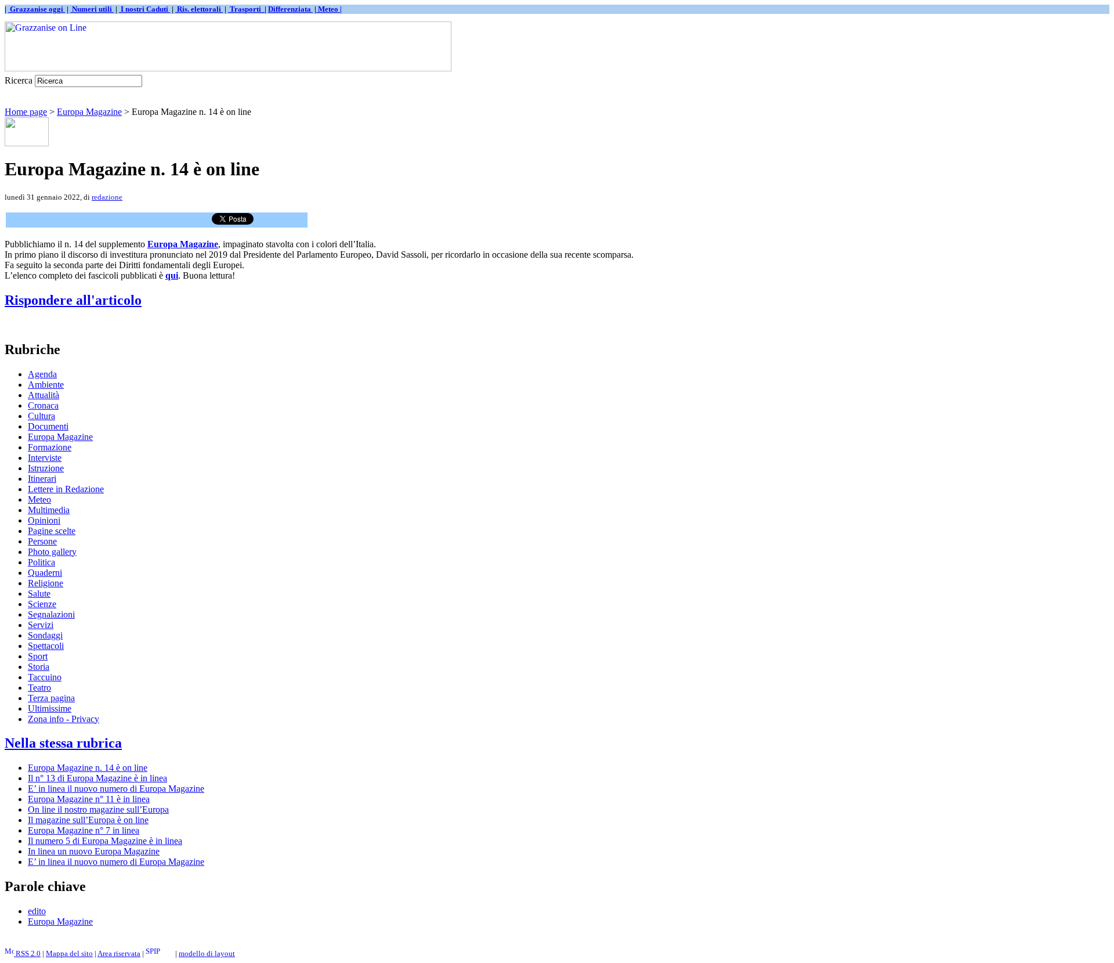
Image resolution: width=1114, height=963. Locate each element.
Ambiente (46, 384)
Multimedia (49, 510)
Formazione (49, 447)
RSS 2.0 (27, 953)
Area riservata (118, 953)
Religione (45, 583)
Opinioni (44, 520)
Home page (26, 112)
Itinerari (42, 479)
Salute (39, 593)
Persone (42, 541)
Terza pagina (51, 698)
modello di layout (207, 953)
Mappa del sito (69, 953)
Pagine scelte (51, 531)
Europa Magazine (89, 112)
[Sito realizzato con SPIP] (159, 953)
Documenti (48, 426)
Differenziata (290, 9)
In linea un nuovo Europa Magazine (94, 851)
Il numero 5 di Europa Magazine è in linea (105, 841)
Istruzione (46, 468)
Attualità (43, 395)
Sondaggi (45, 635)
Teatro (39, 688)
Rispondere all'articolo (73, 300)
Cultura (41, 416)
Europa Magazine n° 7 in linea (83, 830)
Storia (38, 667)
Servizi (40, 625)
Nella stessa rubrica (63, 743)
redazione (107, 197)
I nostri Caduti (144, 9)
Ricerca (18, 80)
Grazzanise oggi (36, 9)
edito (37, 911)
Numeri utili (92, 9)
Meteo (39, 499)
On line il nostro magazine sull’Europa (98, 809)
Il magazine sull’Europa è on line (88, 820)
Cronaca (43, 405)
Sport (38, 656)
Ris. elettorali (199, 9)
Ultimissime (49, 708)
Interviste (45, 458)
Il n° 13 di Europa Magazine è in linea (97, 778)
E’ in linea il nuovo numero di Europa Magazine (116, 789)
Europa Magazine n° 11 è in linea (89, 799)
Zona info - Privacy (63, 719)
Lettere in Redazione (66, 489)
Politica (41, 562)
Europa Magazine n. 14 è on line (87, 768)
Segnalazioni (51, 614)
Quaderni (45, 573)
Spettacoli (46, 646)
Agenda (42, 374)
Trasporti (246, 9)
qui (171, 275)
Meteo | (329, 9)
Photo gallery (52, 552)
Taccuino (45, 677)
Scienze (42, 604)
